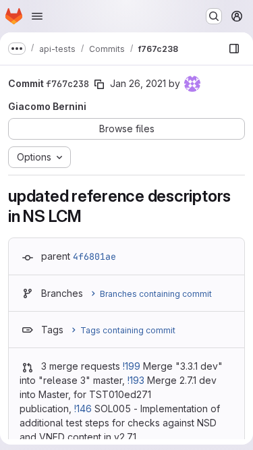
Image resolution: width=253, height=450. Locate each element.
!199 (131, 366)
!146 (83, 408)
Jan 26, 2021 (138, 83)
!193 (136, 380)
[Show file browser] (234, 48)
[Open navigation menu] (37, 16)
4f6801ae (94, 256)
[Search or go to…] (214, 16)
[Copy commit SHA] (99, 84)
